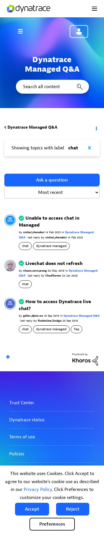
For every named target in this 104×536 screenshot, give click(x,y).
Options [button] (96, 127)
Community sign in (79, 31)
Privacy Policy (38, 489)
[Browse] (23, 31)
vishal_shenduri (34, 232)
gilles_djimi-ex (33, 316)
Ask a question (52, 180)
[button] (32, 509)
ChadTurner (53, 275)
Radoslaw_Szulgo (50, 320)
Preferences (52, 524)
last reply (34, 237)
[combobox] (52, 87)
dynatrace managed (51, 246)
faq (76, 329)
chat (25, 246)
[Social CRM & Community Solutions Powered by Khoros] (85, 359)
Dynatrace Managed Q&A (32, 127)
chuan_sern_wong (35, 270)
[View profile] (10, 220)
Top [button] (8, 357)
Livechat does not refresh (54, 263)
